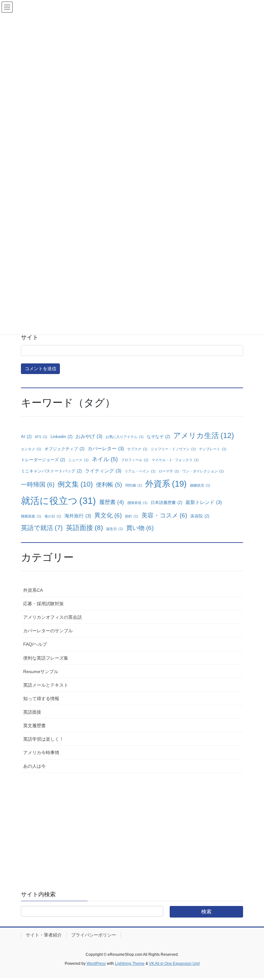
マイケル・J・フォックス (175, 460)
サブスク (137, 449)
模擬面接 (31, 516)
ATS (41, 437)
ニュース (78, 460)
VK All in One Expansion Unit (174, 963)
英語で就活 (42, 527)
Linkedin (61, 436)
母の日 (52, 516)
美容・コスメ (164, 515)
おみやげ (89, 436)
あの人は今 (34, 766)
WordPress (96, 963)
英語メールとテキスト (45, 685)
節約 (131, 516)
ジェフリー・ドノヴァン (173, 449)
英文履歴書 (34, 725)
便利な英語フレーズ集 (45, 658)
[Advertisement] (132, 826)
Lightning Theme (130, 963)
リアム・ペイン (140, 471)
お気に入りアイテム (125, 437)
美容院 (199, 516)
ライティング (103, 470)
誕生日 (114, 529)
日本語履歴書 (166, 502)
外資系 (166, 484)
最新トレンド (203, 502)
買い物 (140, 528)
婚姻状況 (200, 485)
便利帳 (109, 484)
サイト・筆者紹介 (44, 934)
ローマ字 (169, 471)
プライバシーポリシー (93, 934)
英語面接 (84, 527)
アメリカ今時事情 (41, 752)
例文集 (75, 484)
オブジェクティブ (64, 448)
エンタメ (31, 449)
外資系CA (33, 590)
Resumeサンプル (40, 671)
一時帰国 (37, 484)
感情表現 (137, 503)
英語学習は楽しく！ (43, 739)
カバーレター (106, 448)
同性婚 (133, 485)
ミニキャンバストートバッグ (51, 471)
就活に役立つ (58, 500)
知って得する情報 (41, 698)
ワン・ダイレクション (203, 471)
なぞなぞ (158, 436)
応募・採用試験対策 (43, 603)
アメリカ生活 (203, 435)
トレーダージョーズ (43, 459)
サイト (29, 337)
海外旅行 (77, 515)
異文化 (108, 515)
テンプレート (212, 449)
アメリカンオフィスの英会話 (52, 617)
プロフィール (134, 460)
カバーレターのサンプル (48, 630)
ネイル (105, 459)
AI (26, 436)
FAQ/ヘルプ (35, 644)
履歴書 (111, 502)
